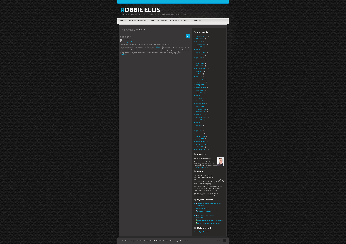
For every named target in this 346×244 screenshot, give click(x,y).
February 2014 (200, 82)
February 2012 (200, 136)
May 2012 (199, 128)
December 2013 (201, 87)
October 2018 (200, 39)
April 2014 (199, 76)
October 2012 (200, 114)
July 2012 (198, 122)
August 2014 (200, 71)
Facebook (140, 241)
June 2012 (199, 125)
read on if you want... (201, 167)
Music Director (143, 21)
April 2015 (199, 57)
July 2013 (198, 95)
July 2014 (198, 74)
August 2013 (200, 93)
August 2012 (200, 120)
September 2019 (201, 36)
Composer (155, 21)
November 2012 (201, 112)
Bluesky (146, 241)
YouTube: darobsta (215, 223)
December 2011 (201, 141)
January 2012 (200, 139)
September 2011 (201, 149)
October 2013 (200, 90)
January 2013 (200, 106)
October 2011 (200, 147)
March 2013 (199, 101)
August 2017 (200, 47)
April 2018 (199, 41)
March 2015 (199, 60)
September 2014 (201, 68)
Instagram (133, 241)
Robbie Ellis (140, 10)
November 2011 (201, 144)
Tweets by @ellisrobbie (201, 232)
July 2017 (198, 49)
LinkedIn (186, 241)
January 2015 (200, 63)
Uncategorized (127, 42)
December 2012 (201, 109)
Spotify (172, 241)
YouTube (159, 241)
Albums (176, 21)
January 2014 (200, 85)
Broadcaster (166, 21)
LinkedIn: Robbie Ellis (202, 208)
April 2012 (199, 131)
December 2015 (201, 52)
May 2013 (199, 98)
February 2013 (200, 103)
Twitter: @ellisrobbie (216, 220)
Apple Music (179, 241)
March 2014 (199, 79)
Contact (197, 21)
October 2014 (200, 66)
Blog (190, 21)
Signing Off (125, 36)
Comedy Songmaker (128, 21)
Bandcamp (166, 241)
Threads (152, 241)
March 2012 (199, 133)
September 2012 (201, 117)
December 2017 (201, 44)
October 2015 (200, 55)
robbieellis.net (124, 241)
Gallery (184, 21)
